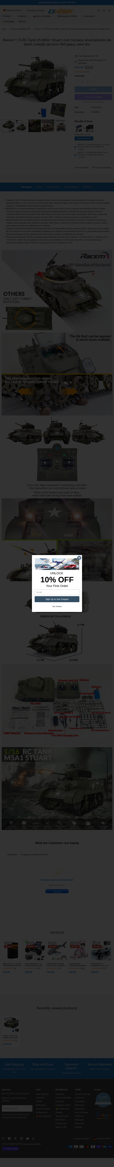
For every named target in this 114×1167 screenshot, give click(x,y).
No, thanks (57, 606)
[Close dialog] (79, 558)
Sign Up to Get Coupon (57, 599)
